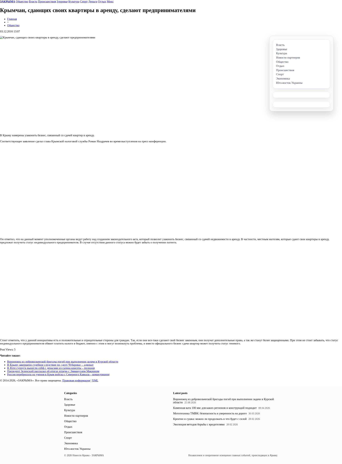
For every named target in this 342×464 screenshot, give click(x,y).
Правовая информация (76, 380)
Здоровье (62, 1)
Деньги (92, 1)
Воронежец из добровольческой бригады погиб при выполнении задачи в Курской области (62, 361)
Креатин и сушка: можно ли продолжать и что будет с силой (210, 418)
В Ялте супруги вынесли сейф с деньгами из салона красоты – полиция (51, 368)
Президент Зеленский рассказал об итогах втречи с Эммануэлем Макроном (53, 371)
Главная (12, 18)
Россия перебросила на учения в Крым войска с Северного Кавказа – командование (58, 374)
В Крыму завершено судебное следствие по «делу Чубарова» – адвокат (50, 364)
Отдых (102, 1)
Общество (22, 1)
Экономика (71, 443)
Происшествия (47, 1)
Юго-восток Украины (77, 448)
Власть (33, 1)
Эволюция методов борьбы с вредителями (199, 424)
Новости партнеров (76, 415)
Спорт (84, 1)
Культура (73, 1)
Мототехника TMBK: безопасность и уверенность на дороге (210, 413)
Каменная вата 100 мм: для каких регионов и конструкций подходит (215, 407)
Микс (110, 1)
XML (95, 380)
